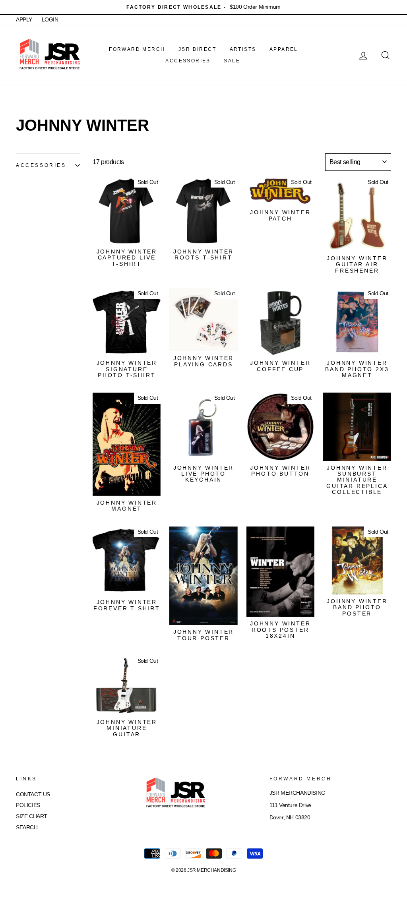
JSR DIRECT (197, 49)
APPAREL (283, 49)
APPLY (24, 20)
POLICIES (28, 805)
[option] (203, 7)
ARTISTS (243, 49)
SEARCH (27, 827)
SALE (232, 61)
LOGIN (50, 20)
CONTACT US (33, 794)
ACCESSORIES (187, 61)
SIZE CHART (31, 816)
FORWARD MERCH (137, 49)
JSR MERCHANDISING (211, 870)
